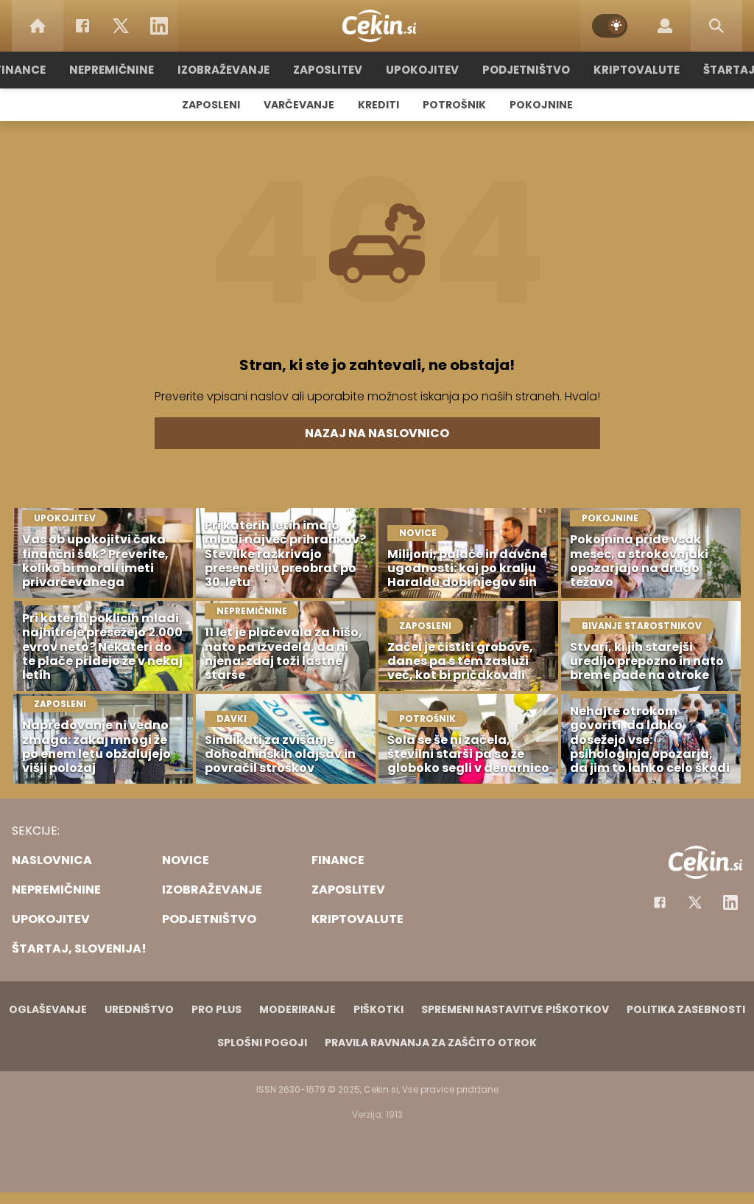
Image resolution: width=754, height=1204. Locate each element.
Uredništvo (139, 1009)
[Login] (665, 26)
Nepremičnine (111, 69)
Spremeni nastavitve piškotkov (515, 1009)
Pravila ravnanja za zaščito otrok (431, 1042)
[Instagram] (730, 902)
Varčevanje (299, 104)
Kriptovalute (636, 69)
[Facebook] (82, 26)
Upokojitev (422, 69)
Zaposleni (211, 104)
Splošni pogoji (262, 1042)
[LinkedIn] (159, 26)
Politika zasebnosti (686, 1009)
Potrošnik (454, 104)
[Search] (716, 26)
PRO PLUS (216, 1009)
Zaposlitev (327, 69)
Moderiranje (297, 1009)
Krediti (378, 104)
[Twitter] (121, 26)
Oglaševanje (48, 1009)
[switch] (609, 26)
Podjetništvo (526, 69)
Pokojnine (541, 104)
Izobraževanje (223, 69)
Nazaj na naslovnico (377, 433)
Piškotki (378, 1009)
